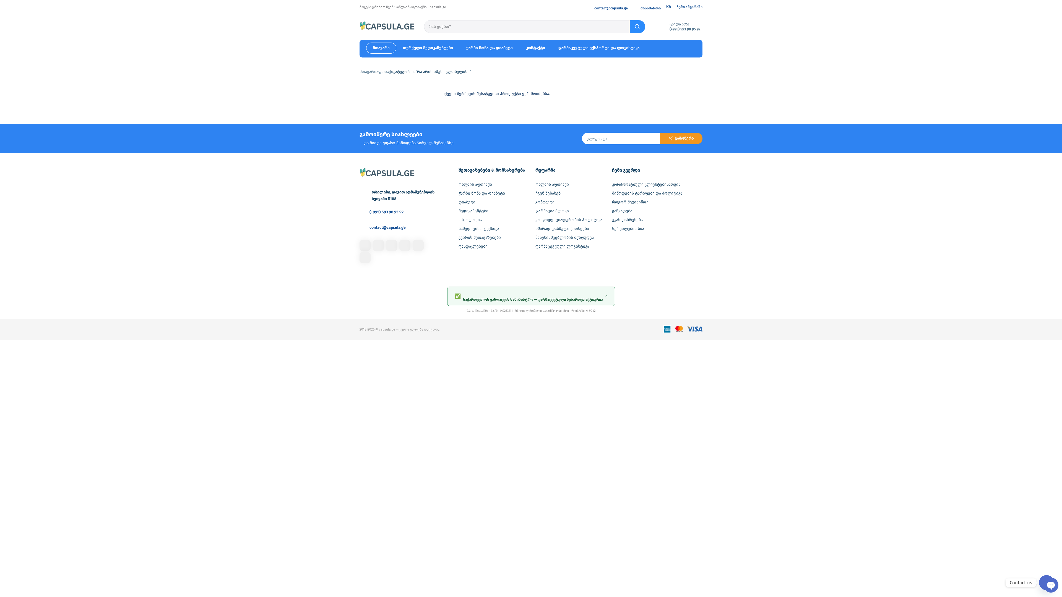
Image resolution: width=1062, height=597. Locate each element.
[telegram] (404, 245)
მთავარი (368, 71)
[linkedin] (391, 245)
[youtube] (365, 257)
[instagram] (378, 245)
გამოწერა (684, 138)
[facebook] (365, 245)
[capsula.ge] (387, 26)
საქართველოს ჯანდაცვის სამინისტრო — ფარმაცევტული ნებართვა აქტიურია (531, 297)
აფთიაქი (384, 71)
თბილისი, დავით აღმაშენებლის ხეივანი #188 (403, 195)
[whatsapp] (418, 245)
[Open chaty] (1046, 582)
